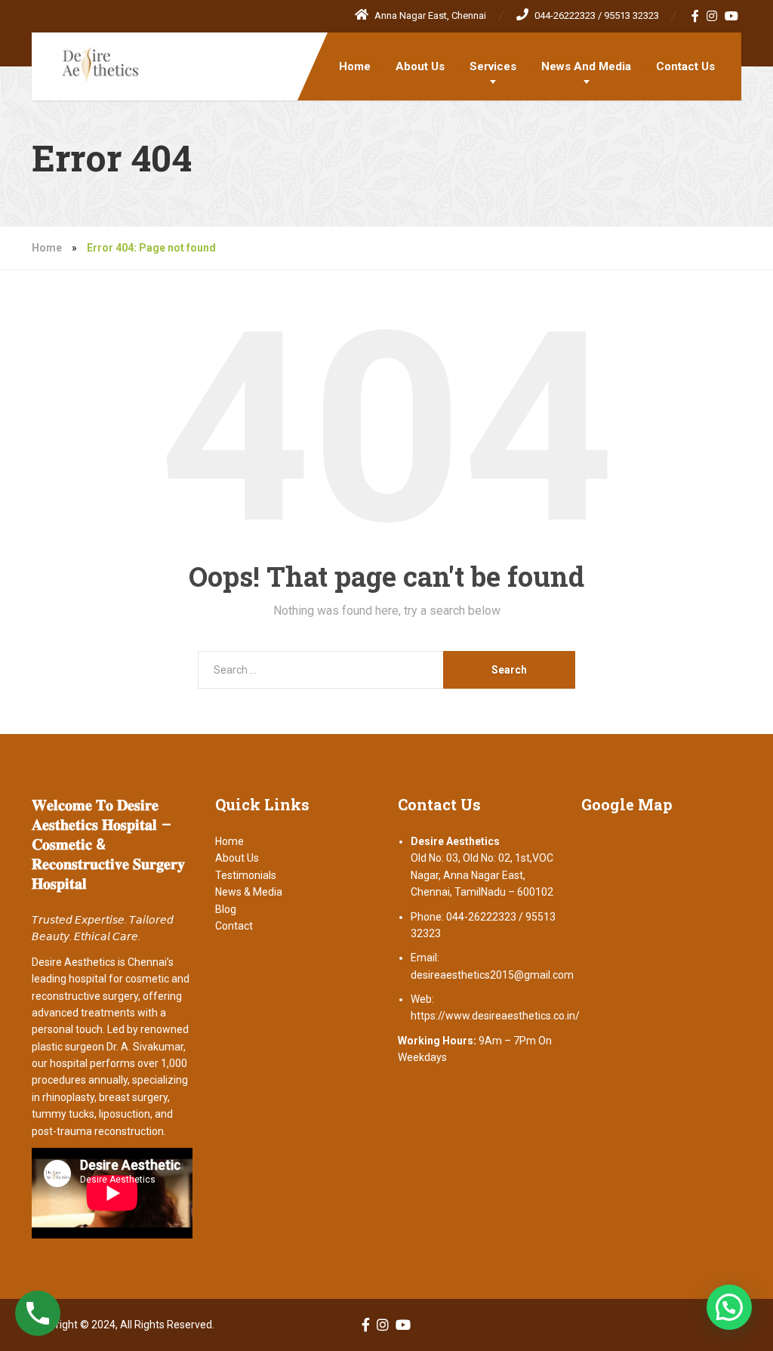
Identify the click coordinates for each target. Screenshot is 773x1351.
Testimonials (245, 875)
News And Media (586, 66)
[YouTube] (731, 16)
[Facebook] (695, 16)
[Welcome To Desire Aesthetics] (89, 58)
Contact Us (685, 66)
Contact (234, 926)
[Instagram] (712, 16)
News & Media (248, 892)
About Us (420, 66)
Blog (225, 909)
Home (355, 66)
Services (493, 66)
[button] (729, 1307)
